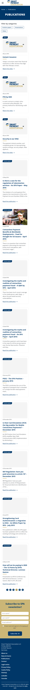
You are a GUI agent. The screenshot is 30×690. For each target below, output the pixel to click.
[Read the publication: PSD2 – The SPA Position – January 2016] (15, 366)
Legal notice (5, 664)
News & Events (6, 656)
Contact (4, 661)
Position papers (6, 27)
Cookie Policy (5, 670)
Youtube (4, 678)
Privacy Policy (5, 667)
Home (3, 9)
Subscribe (13, 634)
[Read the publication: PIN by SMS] (15, 84)
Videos (4, 31)
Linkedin (4, 676)
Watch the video (8, 69)
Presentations (19, 27)
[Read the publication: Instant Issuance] (15, 44)
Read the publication (9, 201)
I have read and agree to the (16, 627)
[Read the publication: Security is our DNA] (15, 126)
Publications (5, 659)
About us (4, 653)
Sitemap (4, 672)
